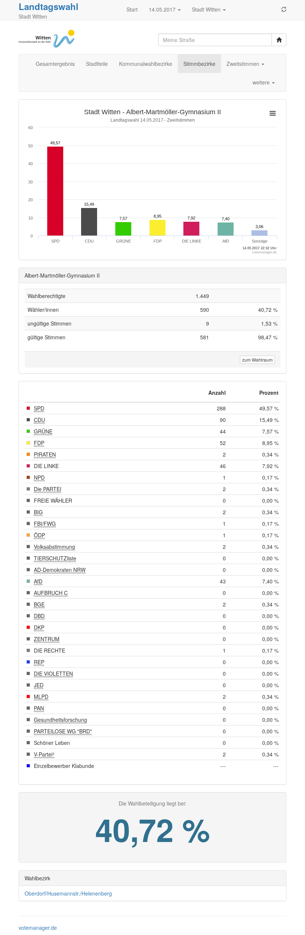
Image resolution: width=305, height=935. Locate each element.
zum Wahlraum (257, 359)
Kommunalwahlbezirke (145, 63)
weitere (262, 82)
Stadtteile (97, 63)
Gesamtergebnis (55, 63)
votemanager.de (38, 927)
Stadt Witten (207, 9)
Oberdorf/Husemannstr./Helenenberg (68, 893)
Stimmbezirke (199, 63)
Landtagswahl (48, 6)
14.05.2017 (163, 9)
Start (132, 9)
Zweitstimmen (244, 63)
